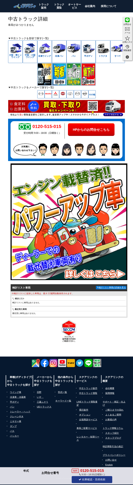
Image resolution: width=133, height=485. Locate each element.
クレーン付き (17, 416)
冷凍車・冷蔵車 (18, 397)
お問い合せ (111, 460)
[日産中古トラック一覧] (84, 94)
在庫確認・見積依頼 (93, 479)
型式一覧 (62, 392)
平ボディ (14, 402)
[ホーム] (24, 6)
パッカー (14, 436)
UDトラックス (44, 406)
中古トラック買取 (88, 393)
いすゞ (40, 397)
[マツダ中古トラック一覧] (77, 94)
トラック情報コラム (113, 428)
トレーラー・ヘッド (20, 411)
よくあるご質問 (113, 414)
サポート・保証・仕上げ (114, 403)
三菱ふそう (42, 402)
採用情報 (109, 393)
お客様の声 (111, 419)
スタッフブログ (113, 438)
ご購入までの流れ (114, 410)
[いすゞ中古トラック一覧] (48, 94)
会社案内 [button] (90, 6)
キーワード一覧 (63, 400)
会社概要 (109, 388)
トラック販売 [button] (44, 6)
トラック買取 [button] (59, 6)
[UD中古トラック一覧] (62, 94)
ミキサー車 (15, 421)
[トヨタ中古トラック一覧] (70, 94)
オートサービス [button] (74, 6)
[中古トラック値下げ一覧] (88, 74)
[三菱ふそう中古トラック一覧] (55, 94)
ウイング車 (15, 392)
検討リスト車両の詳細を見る (112, 287)
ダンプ (13, 426)
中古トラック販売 (88, 388)
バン (12, 406)
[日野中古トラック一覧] (41, 94)
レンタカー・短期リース (88, 438)
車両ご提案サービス (87, 428)
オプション (85, 414)
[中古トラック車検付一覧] (73, 74)
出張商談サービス (88, 419)
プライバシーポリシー (114, 455)
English (109, 464)
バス (12, 431)
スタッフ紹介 (112, 433)
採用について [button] (108, 6)
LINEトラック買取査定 (87, 403)
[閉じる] (127, 57)
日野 (39, 392)
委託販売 (83, 410)
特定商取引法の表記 (113, 446)
